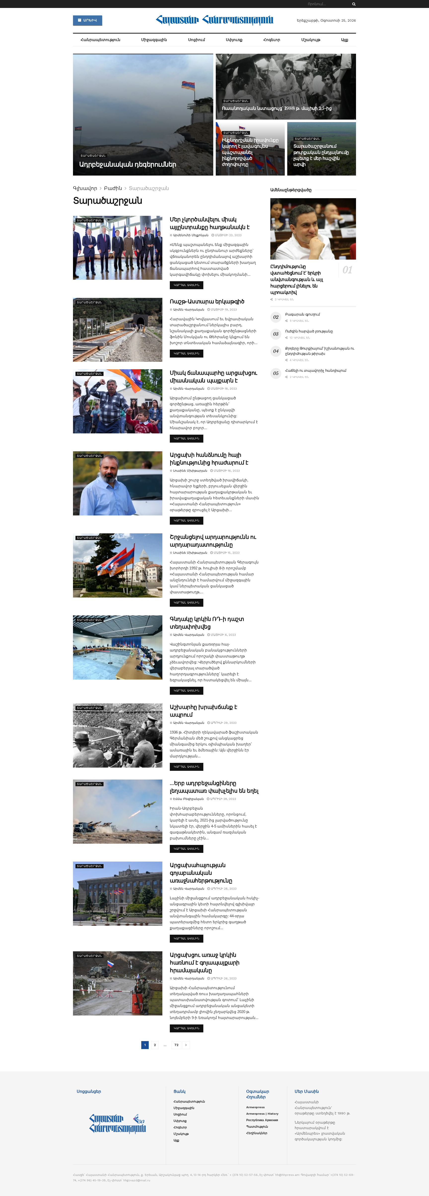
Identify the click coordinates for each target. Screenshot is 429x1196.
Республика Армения (262, 1120)
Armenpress (255, 1107)
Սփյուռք (234, 40)
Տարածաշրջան (93, 155)
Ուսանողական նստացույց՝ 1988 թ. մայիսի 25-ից (277, 108)
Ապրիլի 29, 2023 (223, 723)
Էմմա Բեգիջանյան (188, 799)
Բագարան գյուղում (302, 314)
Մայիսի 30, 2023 (133, 174)
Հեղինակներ (256, 1133)
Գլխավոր (85, 188)
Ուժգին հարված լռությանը (309, 331)
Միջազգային (154, 40)
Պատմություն (257, 1126)
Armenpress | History (262, 1113)
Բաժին (113, 188)
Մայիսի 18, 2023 (223, 388)
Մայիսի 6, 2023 (223, 635)
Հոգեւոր (271, 40)
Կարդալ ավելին (186, 285)
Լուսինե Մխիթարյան (190, 470)
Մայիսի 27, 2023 (238, 118)
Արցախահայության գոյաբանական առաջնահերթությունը (201, 873)
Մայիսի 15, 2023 (226, 552)
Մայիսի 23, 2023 (228, 235)
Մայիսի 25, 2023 (238, 174)
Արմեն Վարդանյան (98, 174)
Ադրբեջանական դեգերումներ (127, 164)
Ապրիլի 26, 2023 (223, 978)
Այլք (344, 40)
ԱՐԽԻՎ (89, 20)
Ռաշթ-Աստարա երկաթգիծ (207, 301)
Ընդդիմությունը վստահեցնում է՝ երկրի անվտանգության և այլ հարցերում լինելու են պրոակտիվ (296, 279)
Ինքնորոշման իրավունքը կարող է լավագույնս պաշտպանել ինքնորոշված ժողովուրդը (250, 152)
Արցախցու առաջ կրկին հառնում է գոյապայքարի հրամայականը (205, 963)
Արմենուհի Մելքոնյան (191, 235)
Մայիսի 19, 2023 (223, 309)
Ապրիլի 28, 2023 (222, 799)
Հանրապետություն (100, 40)
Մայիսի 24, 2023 (309, 174)
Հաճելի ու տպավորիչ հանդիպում (315, 370)
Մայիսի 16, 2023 (226, 470)
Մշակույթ (310, 40)
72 (176, 1045)
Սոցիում (196, 40)
